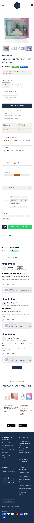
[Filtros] (4, 257)
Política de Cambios (24, 476)
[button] (5, 290)
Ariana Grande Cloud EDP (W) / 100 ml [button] (20, 291)
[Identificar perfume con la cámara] (11, 5)
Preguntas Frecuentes (25, 488)
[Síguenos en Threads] (9, 478)
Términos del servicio (25, 472)
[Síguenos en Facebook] (4, 478)
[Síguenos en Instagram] (13, 478)
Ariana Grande (7, 55)
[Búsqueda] (7, 5)
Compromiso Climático (23, 493)
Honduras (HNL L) (7, 501)
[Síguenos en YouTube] (9, 483)
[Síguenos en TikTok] (13, 483)
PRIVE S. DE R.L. (16, 506)
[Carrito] (31, 5)
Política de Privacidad (25, 485)
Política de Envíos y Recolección (24, 481)
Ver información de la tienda (11, 118)
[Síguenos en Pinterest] (4, 483)
